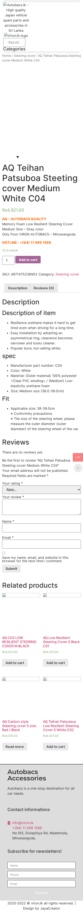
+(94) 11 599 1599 (35, 242)
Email (8, 537)
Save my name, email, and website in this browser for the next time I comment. (35, 559)
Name (8, 521)
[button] (41, 1)
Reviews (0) (44, 288)
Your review (13, 497)
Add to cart (28, 260)
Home (6, 56)
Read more (15, 746)
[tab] (17, 288)
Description (17, 288)
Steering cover (24, 56)
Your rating (12, 483)
